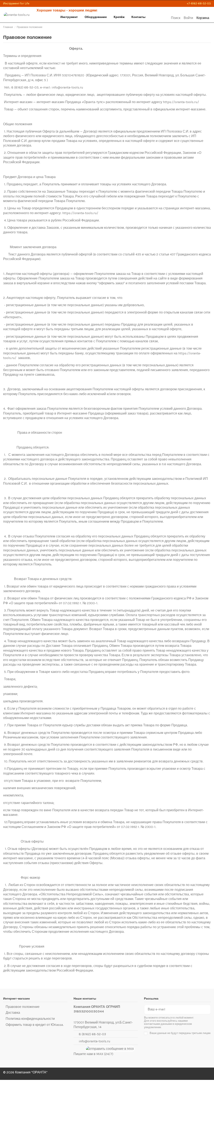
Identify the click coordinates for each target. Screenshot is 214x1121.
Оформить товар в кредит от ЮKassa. (35, 1025)
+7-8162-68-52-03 (199, 3)
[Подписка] (207, 1009)
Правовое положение (22, 1007)
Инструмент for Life (16, 3)
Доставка (13, 1013)
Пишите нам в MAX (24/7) (93, 1054)
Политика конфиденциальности (30, 1019)
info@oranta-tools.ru (94, 1041)
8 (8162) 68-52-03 (92, 1034)
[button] (69, 17)
